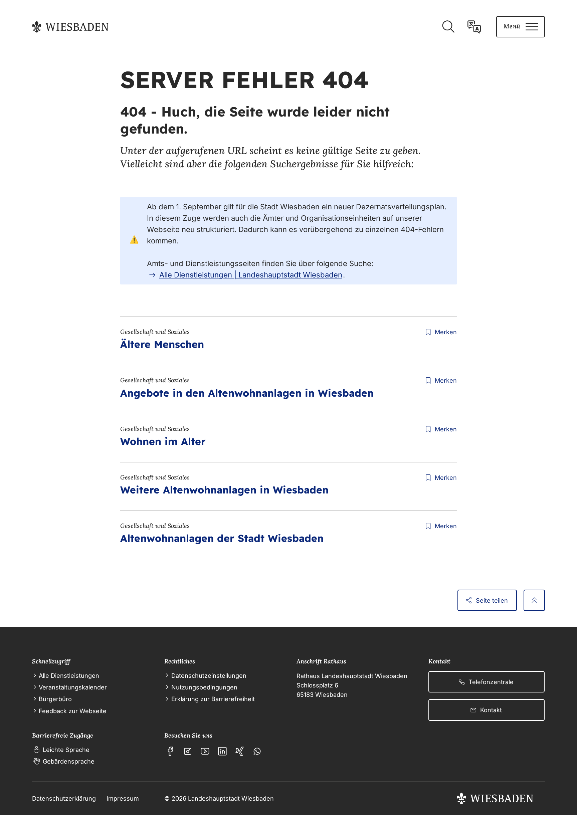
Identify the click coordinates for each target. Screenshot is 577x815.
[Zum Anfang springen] (534, 600)
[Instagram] (188, 751)
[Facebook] (170, 751)
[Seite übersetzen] (474, 26)
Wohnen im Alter (163, 441)
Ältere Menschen (162, 344)
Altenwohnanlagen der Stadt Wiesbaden (222, 538)
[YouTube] (205, 751)
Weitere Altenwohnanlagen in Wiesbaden (224, 489)
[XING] (240, 751)
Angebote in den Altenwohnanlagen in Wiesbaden (247, 393)
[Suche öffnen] (448, 26)
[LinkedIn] (222, 751)
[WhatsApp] (257, 751)
